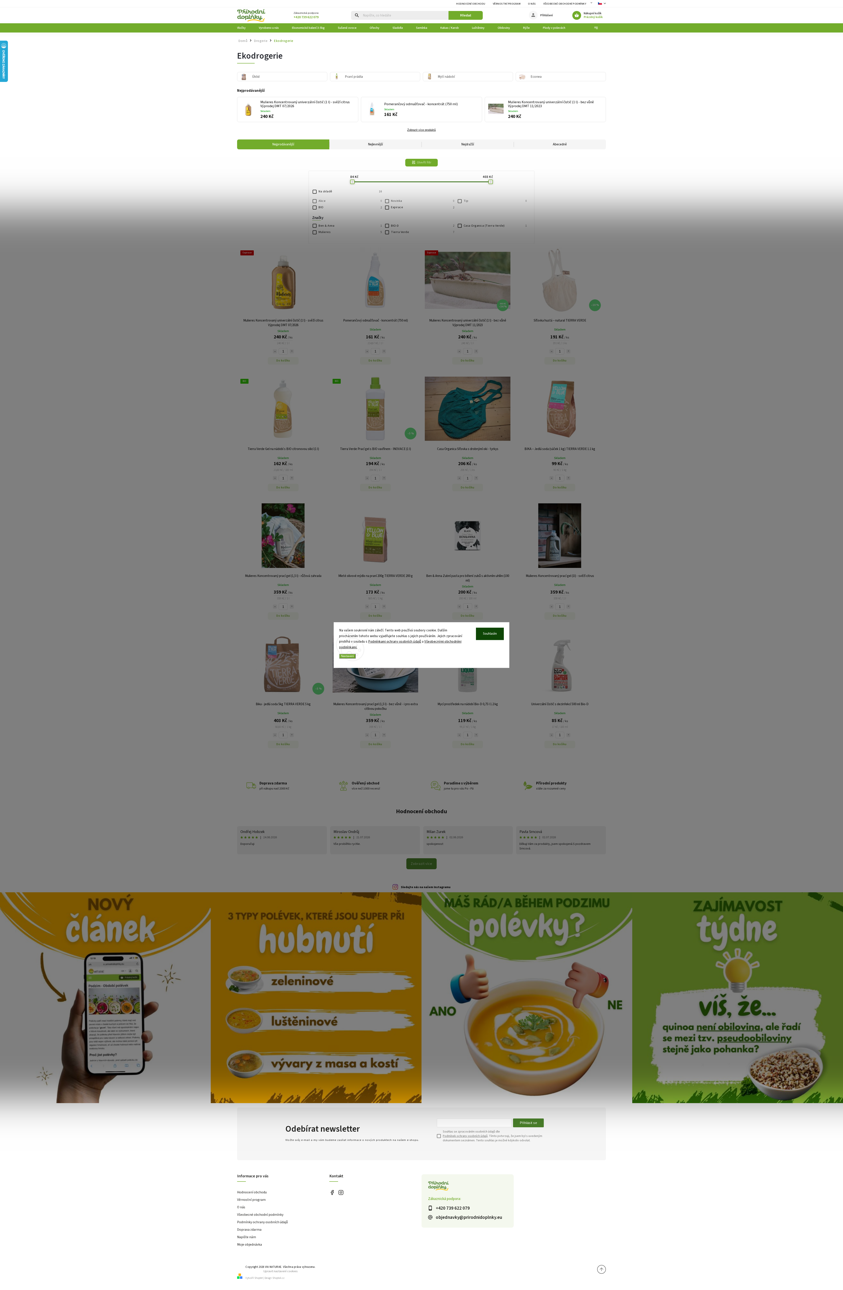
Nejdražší (467, 144)
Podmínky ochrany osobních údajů (262, 1222)
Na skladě (350, 191)
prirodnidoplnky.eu (341, 1192)
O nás (532, 4)
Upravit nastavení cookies (280, 1271)
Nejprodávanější (283, 144)
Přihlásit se (528, 1123)
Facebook (332, 1192)
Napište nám (246, 1237)
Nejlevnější (375, 144)
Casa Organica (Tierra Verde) (495, 226)
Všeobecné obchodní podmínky (564, 4)
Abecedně (560, 144)
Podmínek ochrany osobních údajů (465, 1136)
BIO (350, 207)
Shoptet (258, 1278)
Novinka (422, 201)
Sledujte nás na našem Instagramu (425, 887)
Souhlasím (490, 633)
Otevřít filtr (424, 162)
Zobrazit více (421, 863)
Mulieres (350, 232)
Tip (495, 201)
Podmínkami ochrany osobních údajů (394, 641)
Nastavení (347, 656)
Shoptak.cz (278, 1278)
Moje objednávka (249, 1244)
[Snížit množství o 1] (275, 351)
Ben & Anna (350, 226)
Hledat (465, 15)
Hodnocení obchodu (470, 4)
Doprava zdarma (249, 1229)
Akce (350, 201)
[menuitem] (244, 28)
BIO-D (422, 226)
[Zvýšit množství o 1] (292, 351)
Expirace (422, 207)
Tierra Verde (422, 232)
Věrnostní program (507, 4)
